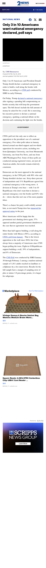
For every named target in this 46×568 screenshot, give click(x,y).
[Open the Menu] (4, 3)
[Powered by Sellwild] (40, 421)
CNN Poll (10, 257)
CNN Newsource (12, 72)
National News (11, 19)
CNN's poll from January (13, 236)
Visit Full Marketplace (36, 291)
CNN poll (26, 90)
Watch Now (39, 3)
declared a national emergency (30, 98)
